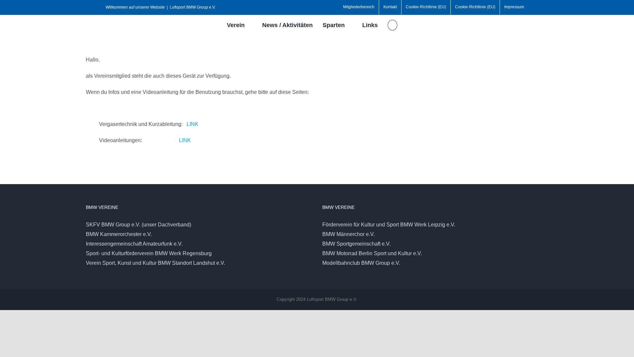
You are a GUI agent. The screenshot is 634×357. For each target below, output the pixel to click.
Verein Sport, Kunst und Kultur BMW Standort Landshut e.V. (155, 263)
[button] (392, 25)
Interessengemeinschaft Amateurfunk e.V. (134, 244)
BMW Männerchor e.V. (348, 234)
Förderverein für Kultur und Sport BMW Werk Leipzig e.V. (388, 224)
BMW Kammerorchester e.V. (119, 234)
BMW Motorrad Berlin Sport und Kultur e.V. (372, 253)
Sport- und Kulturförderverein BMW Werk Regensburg (149, 253)
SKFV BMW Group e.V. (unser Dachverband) (138, 224)
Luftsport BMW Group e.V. (193, 7)
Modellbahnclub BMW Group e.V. (361, 263)
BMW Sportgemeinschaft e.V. (356, 244)
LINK (192, 124)
